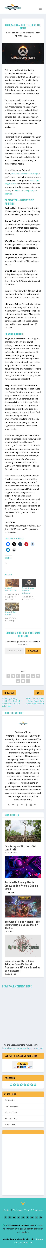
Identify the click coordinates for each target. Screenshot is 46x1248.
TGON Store (10, 1124)
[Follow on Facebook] (5, 1217)
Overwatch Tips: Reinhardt (10, 613)
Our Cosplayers (11, 1106)
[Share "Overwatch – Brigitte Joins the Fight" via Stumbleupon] (18, 681)
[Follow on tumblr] (27, 1217)
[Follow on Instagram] (10, 1217)
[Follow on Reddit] (32, 1217)
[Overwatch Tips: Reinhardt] (12, 607)
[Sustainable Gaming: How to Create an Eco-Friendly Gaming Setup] (23, 867)
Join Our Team (11, 1112)
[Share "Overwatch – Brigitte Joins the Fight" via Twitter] (13, 676)
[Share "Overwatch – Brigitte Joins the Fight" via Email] (23, 681)
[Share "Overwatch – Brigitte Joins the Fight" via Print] (28, 681)
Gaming (27, 36)
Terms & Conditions (33, 1210)
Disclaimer (17, 1210)
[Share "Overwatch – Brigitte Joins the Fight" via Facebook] (8, 676)
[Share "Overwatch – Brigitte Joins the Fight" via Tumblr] (23, 676)
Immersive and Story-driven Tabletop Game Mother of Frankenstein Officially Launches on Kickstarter (22, 965)
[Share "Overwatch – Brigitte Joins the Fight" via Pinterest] (28, 676)
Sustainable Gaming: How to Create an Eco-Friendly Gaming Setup (21, 885)
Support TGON (11, 1118)
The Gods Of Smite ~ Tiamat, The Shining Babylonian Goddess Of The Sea (22, 925)
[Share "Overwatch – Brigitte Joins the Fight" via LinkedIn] (32, 676)
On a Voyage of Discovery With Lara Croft (21, 847)
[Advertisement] (23, 1166)
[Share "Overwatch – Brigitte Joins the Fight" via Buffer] (37, 676)
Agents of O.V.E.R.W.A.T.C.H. (11, 589)
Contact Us (9, 1100)
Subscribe (33, 650)
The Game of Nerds (25, 32)
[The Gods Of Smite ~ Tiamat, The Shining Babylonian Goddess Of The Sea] (23, 907)
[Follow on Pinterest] (23, 1217)
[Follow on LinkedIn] (36, 1217)
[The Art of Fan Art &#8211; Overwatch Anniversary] (29, 583)
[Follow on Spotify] (40, 1217)
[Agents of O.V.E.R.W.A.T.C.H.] (12, 583)
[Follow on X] (18, 1217)
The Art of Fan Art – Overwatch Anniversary (29, 590)
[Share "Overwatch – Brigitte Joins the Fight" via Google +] (18, 676)
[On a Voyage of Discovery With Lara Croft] (23, 831)
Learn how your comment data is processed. (22, 1048)
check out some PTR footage (24, 173)
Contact (7, 1210)
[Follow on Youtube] (14, 1217)
